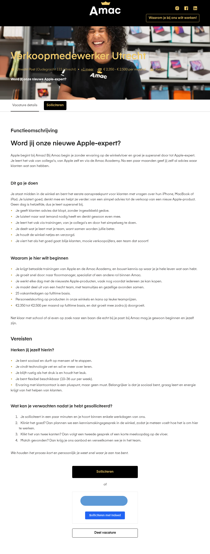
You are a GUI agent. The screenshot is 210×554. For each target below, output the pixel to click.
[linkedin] (195, 8)
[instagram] (177, 8)
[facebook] (186, 8)
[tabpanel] (105, 333)
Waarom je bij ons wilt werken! (173, 18)
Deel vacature (105, 532)
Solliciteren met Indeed (105, 515)
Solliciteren (105, 472)
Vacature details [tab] (24, 105)
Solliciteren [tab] (55, 105)
